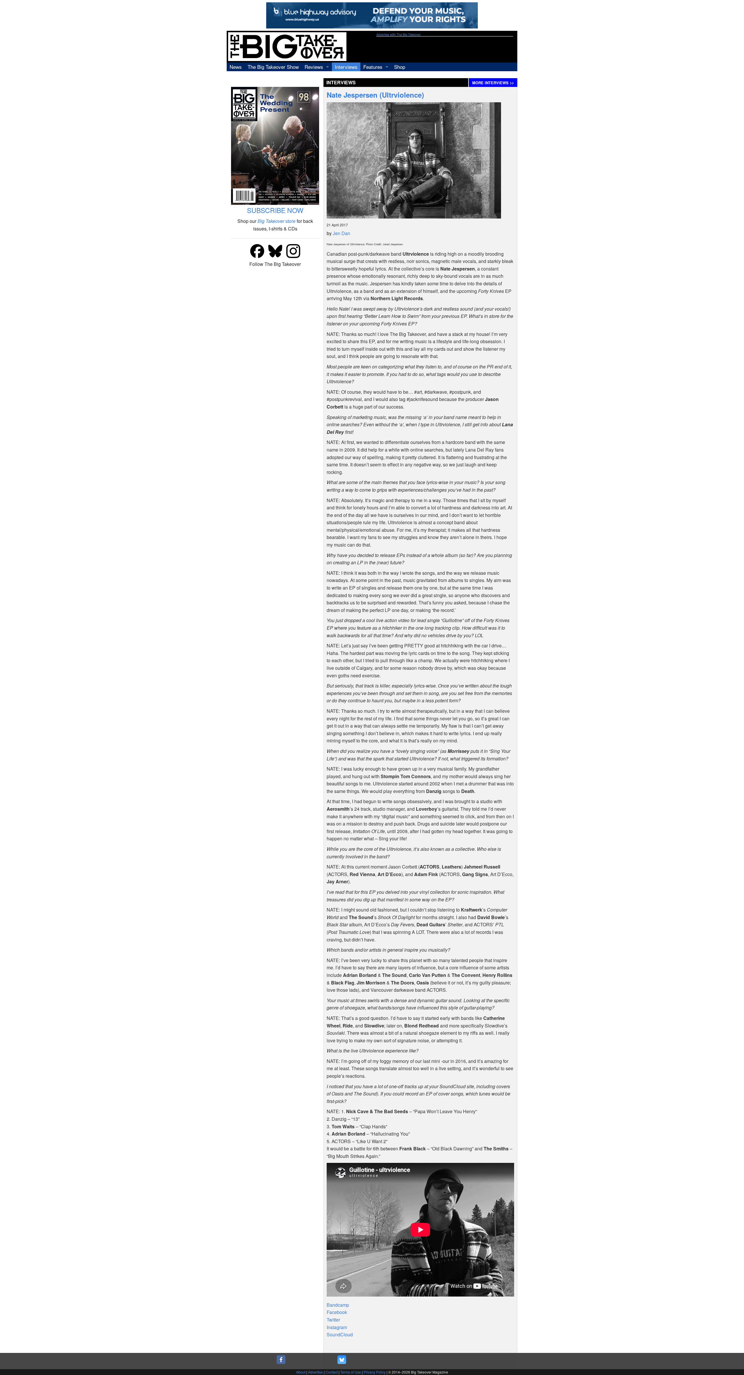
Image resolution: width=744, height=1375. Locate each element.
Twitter (333, 1319)
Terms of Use (350, 1371)
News (236, 66)
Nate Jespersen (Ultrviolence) (375, 95)
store (276, 221)
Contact (332, 1371)
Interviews (346, 66)
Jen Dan (341, 233)
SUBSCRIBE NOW (275, 210)
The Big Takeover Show (273, 66)
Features (372, 66)
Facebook (337, 1312)
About (300, 1371)
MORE (493, 82)
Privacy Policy (375, 1371)
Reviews (314, 66)
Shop (399, 66)
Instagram (337, 1327)
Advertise (315, 1371)
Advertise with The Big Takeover (398, 34)
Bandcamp (338, 1304)
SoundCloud (340, 1334)
